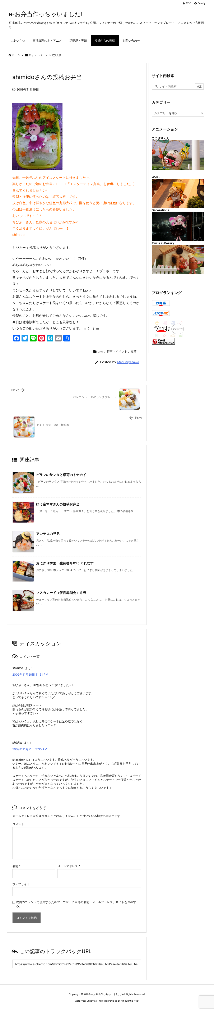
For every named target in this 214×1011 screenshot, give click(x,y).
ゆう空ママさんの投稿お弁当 (58, 504)
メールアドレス (68, 866)
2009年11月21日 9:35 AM (29, 749)
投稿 (133, 351)
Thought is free (130, 1000)
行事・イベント (117, 351)
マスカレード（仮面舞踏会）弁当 (61, 592)
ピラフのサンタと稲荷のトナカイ (61, 475)
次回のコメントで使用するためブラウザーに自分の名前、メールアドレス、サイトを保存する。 (76, 904)
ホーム (16, 55)
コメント (18, 824)
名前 (16, 866)
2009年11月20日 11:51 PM (30, 674)
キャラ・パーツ (37, 55)
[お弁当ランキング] (163, 341)
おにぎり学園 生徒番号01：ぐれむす (65, 563)
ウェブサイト (21, 884)
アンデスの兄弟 (48, 534)
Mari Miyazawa (128, 362)
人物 (58, 55)
